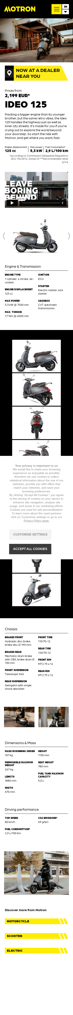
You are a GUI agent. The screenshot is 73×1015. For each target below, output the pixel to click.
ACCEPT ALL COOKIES (30, 549)
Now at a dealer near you (38, 73)
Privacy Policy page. (36, 520)
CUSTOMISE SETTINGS (30, 534)
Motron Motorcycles (19, 9)
